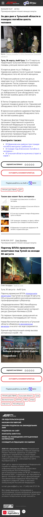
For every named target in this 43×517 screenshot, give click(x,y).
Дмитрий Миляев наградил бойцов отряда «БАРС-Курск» (20, 349)
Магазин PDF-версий (11, 422)
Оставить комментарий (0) (21, 173)
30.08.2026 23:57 (7, 241)
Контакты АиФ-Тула (11, 434)
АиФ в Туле (18, 286)
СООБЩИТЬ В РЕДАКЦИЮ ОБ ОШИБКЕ (18, 442)
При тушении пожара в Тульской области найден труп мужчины (24, 207)
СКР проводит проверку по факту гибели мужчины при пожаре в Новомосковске (24, 221)
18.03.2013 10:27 (6, 9)
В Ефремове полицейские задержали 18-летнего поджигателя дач (24, 228)
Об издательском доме (13, 419)
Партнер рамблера (21, 506)
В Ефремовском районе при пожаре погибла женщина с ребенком (21, 145)
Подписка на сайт (10, 431)
